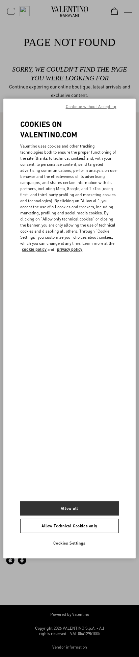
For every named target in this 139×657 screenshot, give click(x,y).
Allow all (69, 508)
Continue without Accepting (91, 106)
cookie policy (34, 249)
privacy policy (69, 249)
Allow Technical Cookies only (69, 525)
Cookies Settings (69, 543)
